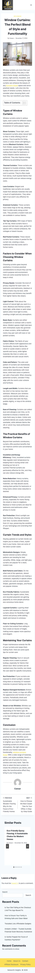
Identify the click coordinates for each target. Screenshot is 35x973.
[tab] (13, 867)
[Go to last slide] (7, 846)
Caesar (12, 38)
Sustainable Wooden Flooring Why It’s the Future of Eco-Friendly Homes (9, 804)
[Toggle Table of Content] (23, 102)
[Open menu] (31, 5)
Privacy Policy (25, 964)
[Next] (27, 846)
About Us (16, 961)
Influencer (17, 16)
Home (9, 961)
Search (4, 892)
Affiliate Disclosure (11, 964)
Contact (25, 961)
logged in (14, 883)
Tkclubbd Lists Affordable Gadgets (18, 924)
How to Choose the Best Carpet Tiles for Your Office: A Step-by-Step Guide (26, 804)
